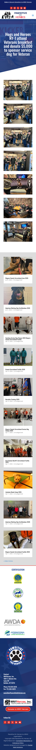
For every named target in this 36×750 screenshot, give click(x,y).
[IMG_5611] (18, 123)
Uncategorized (17, 280)
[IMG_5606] (18, 194)
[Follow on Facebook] (11, 8)
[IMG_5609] (18, 170)
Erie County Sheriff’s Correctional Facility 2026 (17, 461)
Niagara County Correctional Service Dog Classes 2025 (17, 430)
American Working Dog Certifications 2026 (17, 308)
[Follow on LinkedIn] (21, 8)
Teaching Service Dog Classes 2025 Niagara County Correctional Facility (17, 339)
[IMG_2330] (18, 241)
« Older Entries (8, 561)
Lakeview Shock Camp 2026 (13, 492)
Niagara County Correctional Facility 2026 (17, 552)
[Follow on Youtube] (24, 8)
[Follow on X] (18, 8)
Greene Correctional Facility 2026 (15, 369)
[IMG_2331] (18, 217)
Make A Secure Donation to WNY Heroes (18, 2)
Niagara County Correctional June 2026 (16, 278)
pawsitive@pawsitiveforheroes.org (14, 693)
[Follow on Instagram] (14, 8)
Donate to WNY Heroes (18, 709)
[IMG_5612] (18, 100)
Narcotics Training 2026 (12, 399)
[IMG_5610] (18, 147)
